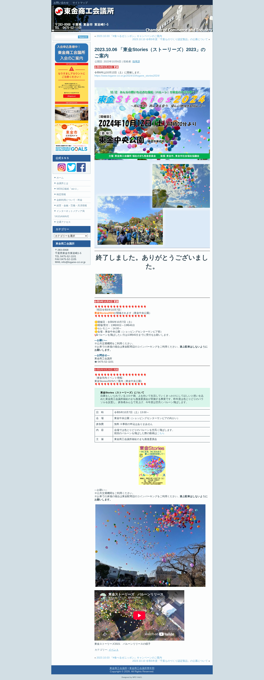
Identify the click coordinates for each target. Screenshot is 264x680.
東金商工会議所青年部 (141, 668)
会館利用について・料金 (69, 200)
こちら (161, 433)
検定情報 (61, 194)
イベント (114, 649)
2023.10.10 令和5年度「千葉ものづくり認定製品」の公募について (170, 39)
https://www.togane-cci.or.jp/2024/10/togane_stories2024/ (127, 75)
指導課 (136, 61)
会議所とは (62, 183)
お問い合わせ (61, 2)
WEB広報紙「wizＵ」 (68, 188)
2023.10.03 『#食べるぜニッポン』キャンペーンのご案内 (129, 36)
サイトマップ (80, 2)
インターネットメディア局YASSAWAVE (69, 214)
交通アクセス (64, 222)
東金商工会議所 (118, 668)
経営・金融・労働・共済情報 (72, 205)
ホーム (60, 177)
